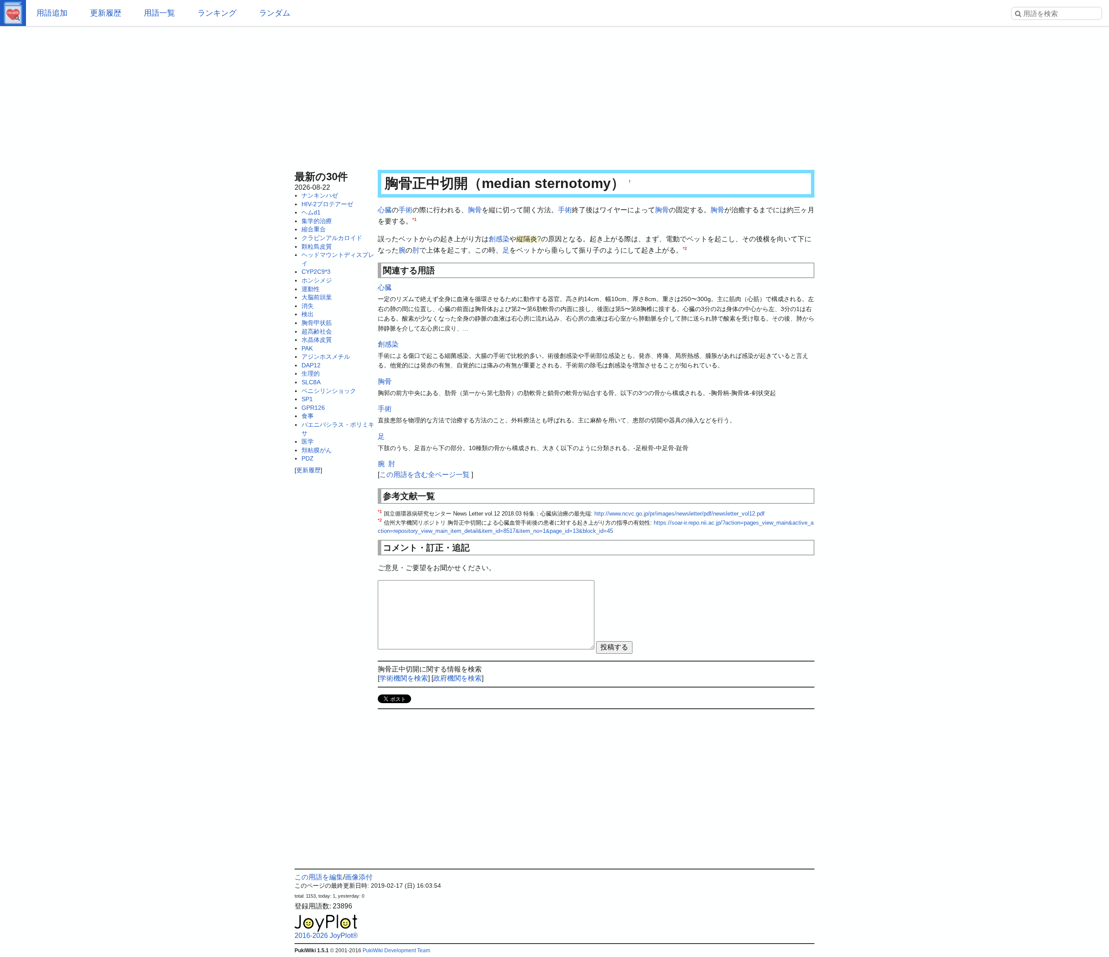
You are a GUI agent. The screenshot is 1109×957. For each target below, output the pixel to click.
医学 (308, 441)
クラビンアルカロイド (332, 237)
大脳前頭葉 (317, 297)
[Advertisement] (554, 95)
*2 (685, 248)
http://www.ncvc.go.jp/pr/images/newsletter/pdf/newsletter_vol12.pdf (679, 513)
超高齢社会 (317, 331)
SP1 (307, 399)
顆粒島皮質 (317, 246)
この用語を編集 (319, 877)
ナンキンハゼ (320, 195)
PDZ (308, 458)
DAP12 (311, 365)
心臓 (385, 210)
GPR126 (313, 407)
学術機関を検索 (403, 678)
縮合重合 (314, 229)
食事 (308, 415)
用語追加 (52, 13)
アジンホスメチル (326, 356)
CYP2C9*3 (316, 271)
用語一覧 (159, 13)
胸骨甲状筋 (317, 322)
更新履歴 (105, 13)
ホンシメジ (317, 280)
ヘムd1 (311, 212)
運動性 (311, 288)
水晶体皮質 (317, 339)
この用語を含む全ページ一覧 (424, 474)
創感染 (499, 239)
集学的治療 (317, 220)
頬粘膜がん (317, 450)
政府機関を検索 (457, 678)
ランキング (217, 13)
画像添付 (359, 877)
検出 (308, 314)
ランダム (274, 13)
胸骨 (475, 210)
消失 (308, 305)
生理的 (311, 373)
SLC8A (311, 382)
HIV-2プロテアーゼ (327, 204)
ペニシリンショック (329, 390)
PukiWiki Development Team (396, 950)
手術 (405, 210)
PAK (307, 348)
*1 (414, 219)
